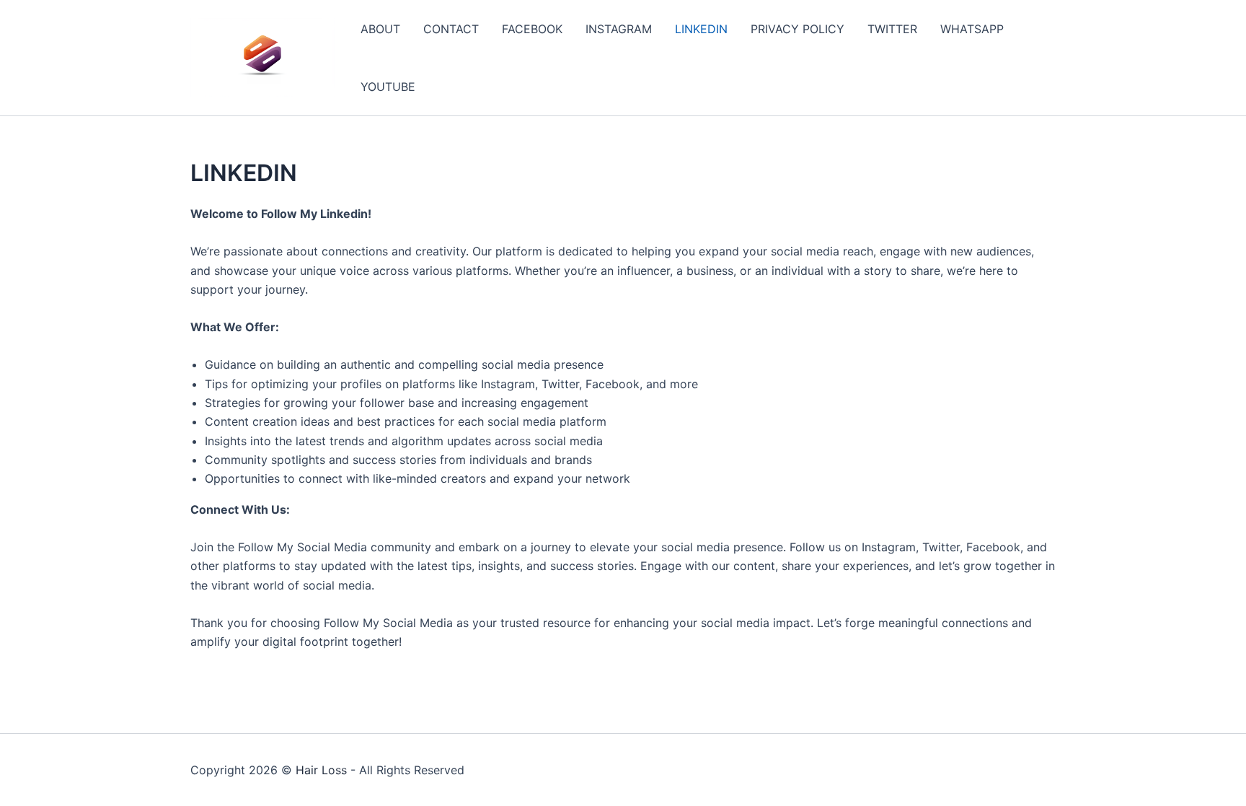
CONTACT (451, 29)
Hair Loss (321, 770)
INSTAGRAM (619, 29)
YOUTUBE (388, 86)
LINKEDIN (701, 29)
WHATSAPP (972, 29)
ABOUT (380, 29)
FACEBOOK (532, 29)
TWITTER (892, 29)
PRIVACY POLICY (797, 29)
